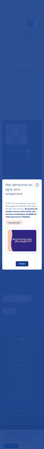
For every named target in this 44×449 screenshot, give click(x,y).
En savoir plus (14, 223)
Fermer (22, 264)
